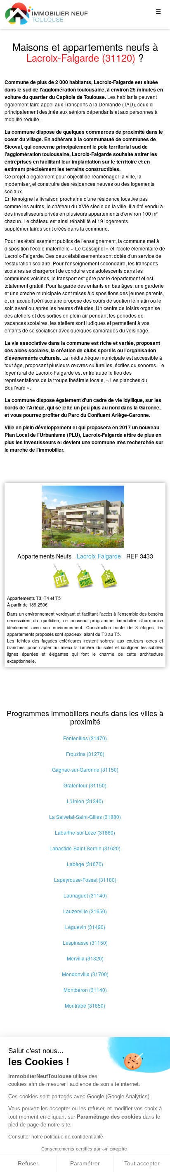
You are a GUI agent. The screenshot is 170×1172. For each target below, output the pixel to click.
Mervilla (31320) (85, 958)
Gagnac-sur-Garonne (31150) (85, 769)
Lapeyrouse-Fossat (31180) (85, 879)
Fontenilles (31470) (85, 737)
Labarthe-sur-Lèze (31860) (85, 832)
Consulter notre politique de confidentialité (55, 1137)
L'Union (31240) (85, 800)
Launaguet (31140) (85, 895)
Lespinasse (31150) (85, 942)
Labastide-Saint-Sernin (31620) (85, 848)
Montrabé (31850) (85, 1005)
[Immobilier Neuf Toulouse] (46, 13)
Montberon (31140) (85, 989)
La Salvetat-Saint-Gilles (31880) (85, 816)
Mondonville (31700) (85, 973)
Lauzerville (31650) (85, 910)
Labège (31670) (85, 863)
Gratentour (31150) (85, 785)
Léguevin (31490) (85, 926)
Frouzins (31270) (85, 753)
